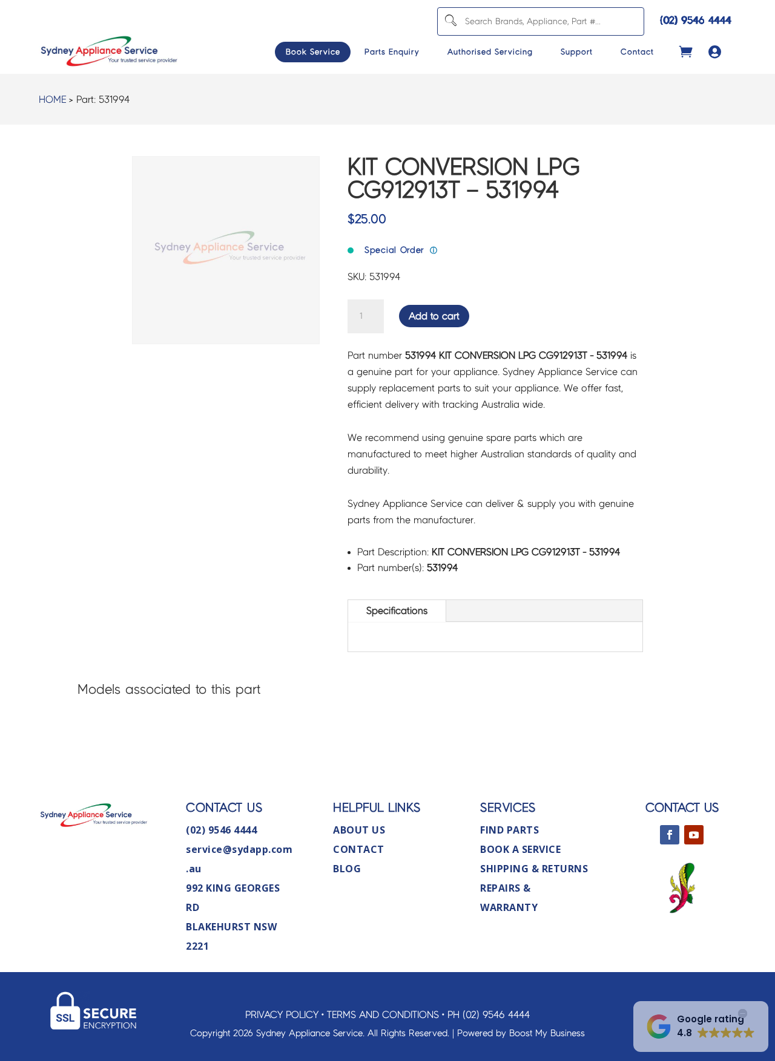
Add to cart (434, 316)
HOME (52, 99)
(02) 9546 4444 (695, 20)
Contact (637, 52)
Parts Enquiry (392, 52)
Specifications (396, 611)
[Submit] (450, 21)
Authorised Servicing (490, 52)
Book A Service (520, 849)
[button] (700, 1026)
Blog (347, 868)
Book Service (313, 52)
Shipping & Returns (534, 868)
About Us (359, 830)
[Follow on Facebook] (669, 834)
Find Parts (509, 830)
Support (577, 52)
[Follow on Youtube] (694, 834)
